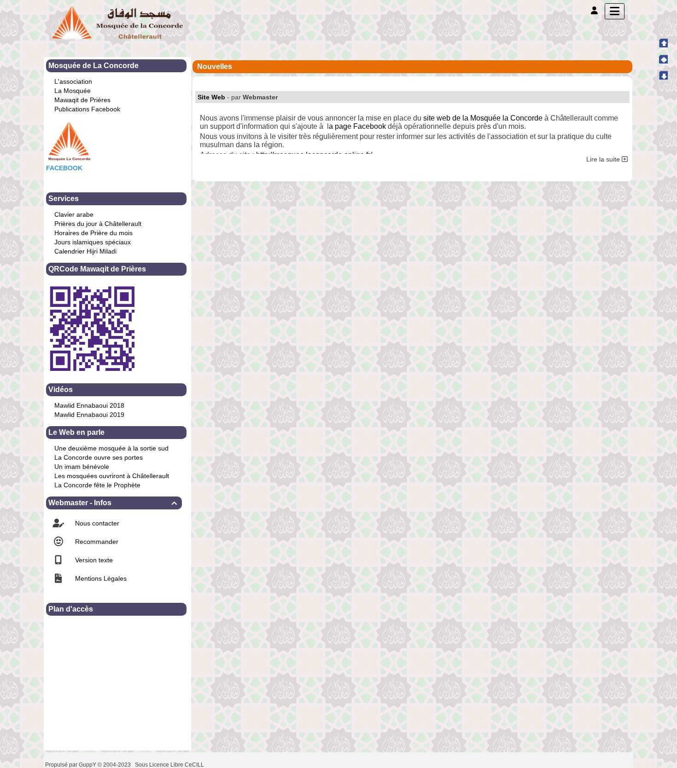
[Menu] (614, 11)
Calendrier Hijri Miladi (85, 251)
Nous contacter (96, 523)
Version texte (93, 560)
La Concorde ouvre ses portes (98, 457)
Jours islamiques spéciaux (92, 242)
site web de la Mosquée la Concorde (483, 118)
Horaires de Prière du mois (93, 233)
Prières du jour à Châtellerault (97, 223)
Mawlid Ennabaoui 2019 (89, 414)
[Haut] (663, 42)
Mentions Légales (100, 578)
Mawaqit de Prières (82, 100)
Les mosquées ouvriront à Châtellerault (111, 475)
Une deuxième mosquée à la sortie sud (111, 448)
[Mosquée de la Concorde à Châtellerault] (117, 22)
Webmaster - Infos (112, 503)
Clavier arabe (73, 214)
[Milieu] (663, 59)
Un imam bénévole (81, 466)
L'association (73, 81)
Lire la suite (604, 159)
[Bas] (663, 75)
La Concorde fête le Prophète (97, 485)
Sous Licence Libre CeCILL (170, 765)
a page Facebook (357, 126)
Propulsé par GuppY (71, 765)
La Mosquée (72, 90)
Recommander (95, 541)
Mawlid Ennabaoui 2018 (89, 405)
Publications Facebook (87, 109)
